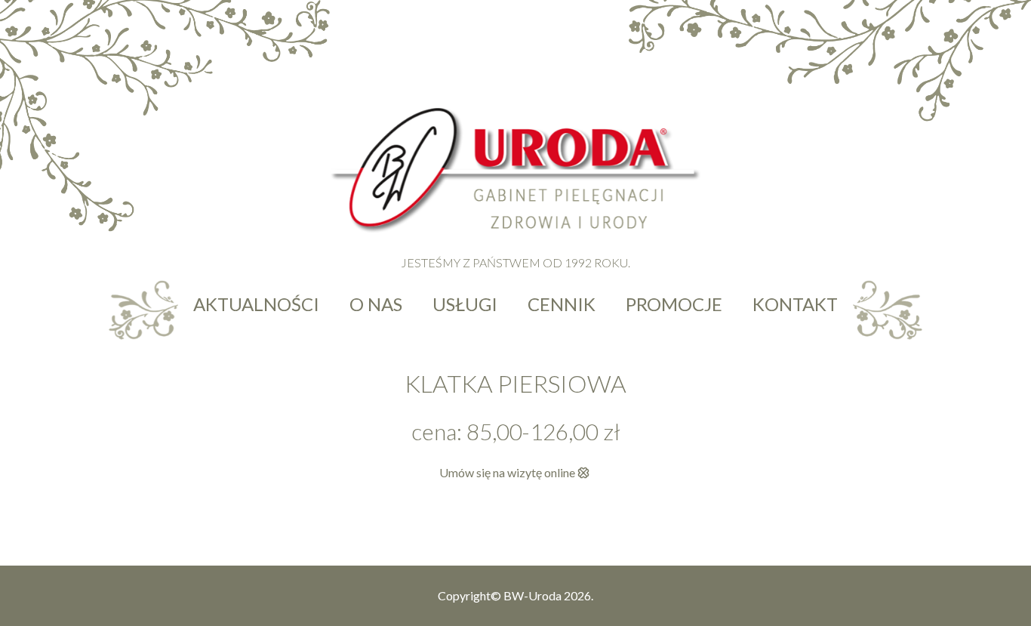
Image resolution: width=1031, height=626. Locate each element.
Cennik (562, 304)
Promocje (674, 304)
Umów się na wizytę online (507, 472)
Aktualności (256, 304)
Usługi (464, 304)
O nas (375, 304)
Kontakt (795, 304)
